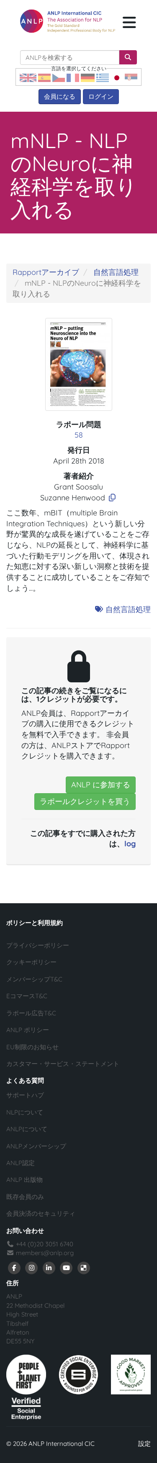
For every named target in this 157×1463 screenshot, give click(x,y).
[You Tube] (67, 1267)
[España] (44, 77)
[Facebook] (14, 1267)
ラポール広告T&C (31, 1013)
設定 (144, 1444)
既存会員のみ (25, 1197)
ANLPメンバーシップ (36, 1146)
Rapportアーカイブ (46, 272)
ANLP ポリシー (27, 1030)
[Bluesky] (84, 1267)
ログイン (100, 96)
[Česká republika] (58, 77)
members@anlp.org (45, 1253)
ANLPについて (26, 1129)
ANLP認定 (20, 1163)
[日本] (117, 77)
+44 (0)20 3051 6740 (43, 1244)
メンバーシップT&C (34, 979)
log (130, 843)
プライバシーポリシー (37, 945)
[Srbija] (131, 77)
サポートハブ (25, 1095)
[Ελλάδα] (102, 77)
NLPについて (24, 1112)
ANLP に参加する (100, 784)
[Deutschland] (88, 77)
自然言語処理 (116, 272)
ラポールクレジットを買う (85, 801)
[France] (73, 77)
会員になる (59, 96)
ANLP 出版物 (24, 1180)
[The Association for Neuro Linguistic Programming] (67, 21)
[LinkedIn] (49, 1267)
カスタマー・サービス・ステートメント (62, 1064)
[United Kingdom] (28, 77)
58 (79, 435)
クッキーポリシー (31, 962)
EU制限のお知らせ (32, 1047)
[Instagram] (32, 1267)
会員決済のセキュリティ (40, 1213)
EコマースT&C (26, 996)
